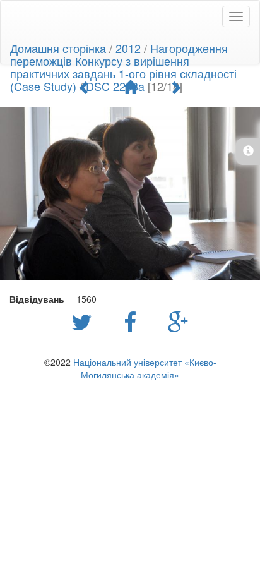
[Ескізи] (130, 87)
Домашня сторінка (58, 48)
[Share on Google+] (178, 321)
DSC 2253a (115, 86)
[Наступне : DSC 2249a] (175, 87)
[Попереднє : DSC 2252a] (84, 87)
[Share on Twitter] (85, 321)
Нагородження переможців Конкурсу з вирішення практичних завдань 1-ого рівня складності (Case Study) (123, 67)
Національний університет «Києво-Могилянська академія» (144, 368)
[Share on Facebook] (133, 321)
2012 (128, 48)
